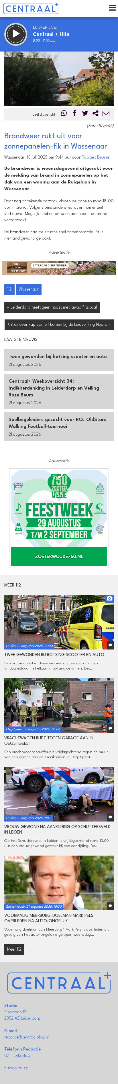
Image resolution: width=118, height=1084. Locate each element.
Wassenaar (29, 289)
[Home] (31, 8)
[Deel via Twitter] (85, 115)
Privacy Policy (16, 1068)
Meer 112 (14, 949)
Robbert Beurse (95, 157)
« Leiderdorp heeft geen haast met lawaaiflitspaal (52, 307)
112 (9, 289)
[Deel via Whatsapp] (64, 115)
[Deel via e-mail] (106, 115)
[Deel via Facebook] (75, 115)
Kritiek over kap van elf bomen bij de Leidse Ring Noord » (59, 325)
